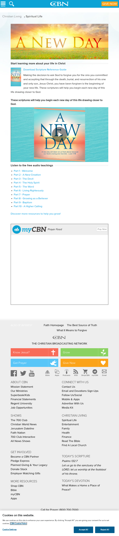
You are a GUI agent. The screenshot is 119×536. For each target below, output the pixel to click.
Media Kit (67, 407)
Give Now (109, 3)
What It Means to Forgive (72, 330)
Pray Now (101, 229)
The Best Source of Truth (82, 325)
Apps (57, 375)
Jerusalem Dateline (22, 428)
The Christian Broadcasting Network (59, 343)
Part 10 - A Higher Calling (28, 206)
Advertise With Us (73, 403)
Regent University (21, 403)
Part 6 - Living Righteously (29, 190)
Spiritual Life (69, 420)
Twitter (23, 373)
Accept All (83, 530)
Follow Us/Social (72, 395)
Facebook (13, 373)
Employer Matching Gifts (25, 473)
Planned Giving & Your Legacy (29, 465)
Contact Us (68, 386)
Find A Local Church (74, 445)
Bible (47, 375)
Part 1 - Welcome (23, 171)
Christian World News (24, 424)
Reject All (105, 530)
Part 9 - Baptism (23, 202)
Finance (66, 437)
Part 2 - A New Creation (27, 175)
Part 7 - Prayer (22, 194)
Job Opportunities (21, 407)
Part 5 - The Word (24, 186)
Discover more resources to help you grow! (36, 214)
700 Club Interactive (23, 437)
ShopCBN (85, 375)
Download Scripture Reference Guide (44, 69)
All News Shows (20, 441)
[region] (59, 523)
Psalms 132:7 (69, 461)
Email (104, 375)
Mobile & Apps (71, 399)
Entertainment (70, 424)
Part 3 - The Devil (23, 179)
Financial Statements (23, 399)
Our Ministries (19, 391)
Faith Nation (18, 432)
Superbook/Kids (20, 395)
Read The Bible (71, 441)
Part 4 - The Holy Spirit (27, 182)
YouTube (32, 373)
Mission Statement (22, 386)
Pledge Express (20, 461)
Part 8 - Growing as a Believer (31, 198)
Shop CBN (17, 486)
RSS (76, 375)
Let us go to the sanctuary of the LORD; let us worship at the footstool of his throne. (84, 469)
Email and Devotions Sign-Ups (80, 391)
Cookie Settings (9, 530)
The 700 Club (19, 420)
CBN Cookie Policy (18, 524)
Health (66, 432)
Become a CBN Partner (25, 456)
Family (66, 428)
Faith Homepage (54, 325)
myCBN (95, 375)
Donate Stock (19, 469)
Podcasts (66, 375)
